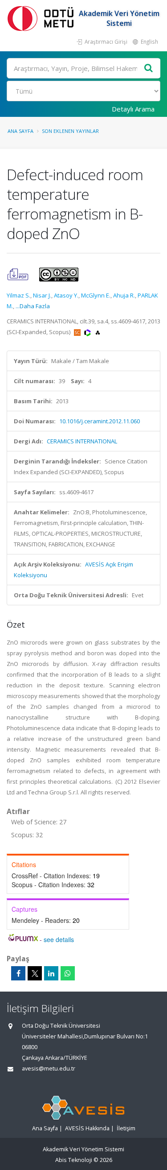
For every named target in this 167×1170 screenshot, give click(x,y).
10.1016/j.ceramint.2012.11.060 (99, 421)
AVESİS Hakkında (87, 1128)
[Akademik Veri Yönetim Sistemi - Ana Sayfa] (42, 18)
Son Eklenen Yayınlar (70, 131)
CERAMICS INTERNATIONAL (82, 441)
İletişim (126, 1128)
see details (59, 939)
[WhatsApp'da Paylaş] (68, 973)
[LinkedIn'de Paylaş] (51, 973)
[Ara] (148, 68)
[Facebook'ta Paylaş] (18, 973)
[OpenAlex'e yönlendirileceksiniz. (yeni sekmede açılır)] (97, 332)
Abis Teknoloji (73, 1160)
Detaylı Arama (133, 108)
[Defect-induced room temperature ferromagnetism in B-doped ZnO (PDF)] (18, 274)
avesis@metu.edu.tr (48, 1068)
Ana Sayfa (20, 131)
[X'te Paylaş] (35, 973)
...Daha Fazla (33, 306)
